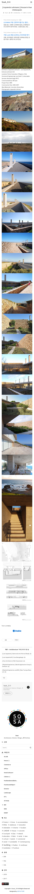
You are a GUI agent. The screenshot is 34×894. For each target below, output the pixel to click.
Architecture (14, 649)
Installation (6, 848)
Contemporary (25, 842)
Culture (6, 776)
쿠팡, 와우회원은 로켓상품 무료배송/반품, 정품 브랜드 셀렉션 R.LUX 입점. (17, 38)
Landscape (7, 793)
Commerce (7, 764)
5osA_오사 (7, 686)
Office (6, 768)
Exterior (6, 789)
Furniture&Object (9, 785)
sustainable (13, 842)
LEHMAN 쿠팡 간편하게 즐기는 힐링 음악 (17, 23)
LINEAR (6, 831)
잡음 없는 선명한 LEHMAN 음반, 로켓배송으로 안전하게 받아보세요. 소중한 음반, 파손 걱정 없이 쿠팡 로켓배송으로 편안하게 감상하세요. (17, 26)
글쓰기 (5, 878)
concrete (21, 831)
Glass (14, 834)
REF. (6, 649)
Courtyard (6, 834)
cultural (5, 839)
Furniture (16, 848)
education (6, 836)
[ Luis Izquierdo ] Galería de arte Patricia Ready (15, 653)
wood (5, 842)
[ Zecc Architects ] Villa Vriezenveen (12, 661)
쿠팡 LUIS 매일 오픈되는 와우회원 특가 (16, 35)
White (5, 825)
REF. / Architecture (15, 13)
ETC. (5, 797)
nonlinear (23, 845)
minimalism (6, 828)
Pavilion (15, 845)
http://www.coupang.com (11, 20)
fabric (14, 836)
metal (20, 836)
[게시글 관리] (10, 640)
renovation (22, 825)
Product (6, 822)
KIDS (5, 809)
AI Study (6, 801)
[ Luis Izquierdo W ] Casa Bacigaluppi (12, 657)
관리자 (5, 874)
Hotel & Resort (8, 772)
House (6, 760)
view (26, 836)
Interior (15, 828)
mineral (20, 834)
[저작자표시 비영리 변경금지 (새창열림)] (22, 640)
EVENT (6, 813)
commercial (21, 839)
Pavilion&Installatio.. (10, 780)
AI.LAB (6, 756)
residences (13, 825)
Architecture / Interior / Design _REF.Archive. (13, 689)
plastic (13, 839)
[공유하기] (8, 640)
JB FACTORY (20, 891)
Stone (13, 822)
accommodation (23, 822)
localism (23, 828)
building (7, 845)
